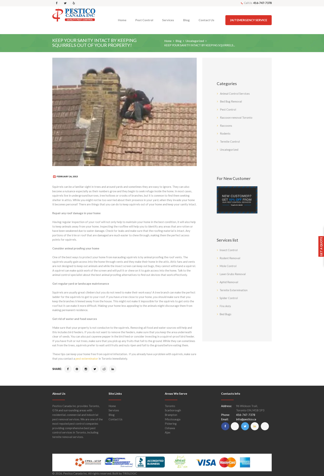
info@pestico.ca (246, 419)
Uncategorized (195, 41)
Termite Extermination (234, 290)
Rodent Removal (230, 258)
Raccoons (226, 125)
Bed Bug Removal (231, 101)
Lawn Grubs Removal (233, 274)
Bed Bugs (225, 314)
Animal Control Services (235, 93)
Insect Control (229, 250)
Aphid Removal (229, 282)
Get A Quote (321, 246)
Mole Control (228, 266)
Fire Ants (225, 306)
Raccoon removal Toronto (236, 117)
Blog (179, 41)
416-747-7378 (262, 2)
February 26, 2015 (67, 176)
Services (114, 410)
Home (168, 41)
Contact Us (115, 419)
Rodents (225, 133)
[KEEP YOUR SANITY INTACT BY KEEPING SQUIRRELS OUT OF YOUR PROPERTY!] (124, 112)
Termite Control (230, 141)
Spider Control (229, 298)
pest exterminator (87, 358)
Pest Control (228, 109)
